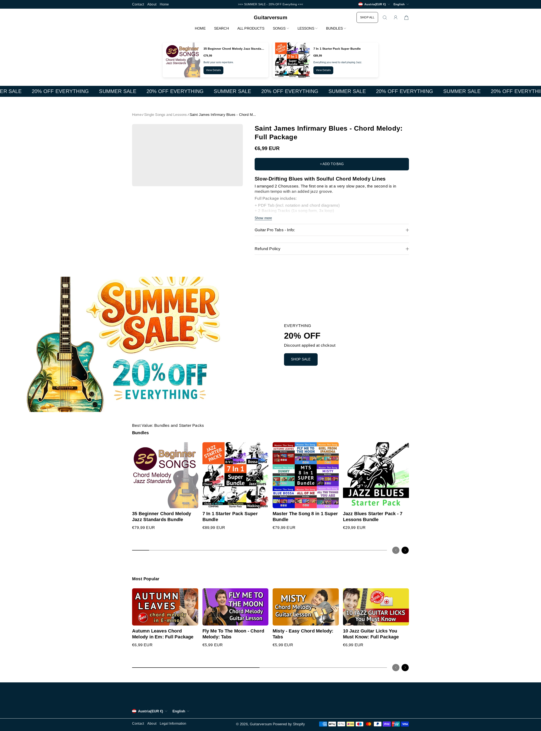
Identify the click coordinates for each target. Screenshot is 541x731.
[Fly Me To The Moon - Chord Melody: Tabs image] (235, 607)
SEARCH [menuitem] (221, 28)
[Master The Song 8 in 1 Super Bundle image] (306, 475)
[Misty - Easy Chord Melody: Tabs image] (306, 607)
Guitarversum (261, 724)
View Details (213, 70)
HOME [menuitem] (200, 28)
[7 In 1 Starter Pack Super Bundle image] (235, 475)
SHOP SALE (301, 359)
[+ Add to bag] (193, 494)
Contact (138, 4)
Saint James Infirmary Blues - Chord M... (223, 115)
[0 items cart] (406, 17)
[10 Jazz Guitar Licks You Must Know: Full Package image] (376, 607)
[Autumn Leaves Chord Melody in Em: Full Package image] (165, 607)
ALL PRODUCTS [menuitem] (250, 28)
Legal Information (173, 723)
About (151, 4)
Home (164, 4)
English (399, 4)
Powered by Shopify (289, 724)
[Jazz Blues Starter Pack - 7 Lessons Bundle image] (376, 475)
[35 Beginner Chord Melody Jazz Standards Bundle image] (165, 475)
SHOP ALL (367, 17)
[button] (281, 28)
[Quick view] (193, 503)
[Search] (384, 17)
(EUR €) (150, 711)
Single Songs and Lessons (165, 115)
